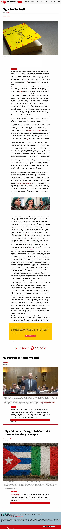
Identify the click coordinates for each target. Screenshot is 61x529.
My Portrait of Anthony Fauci (21, 358)
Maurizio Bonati (7, 439)
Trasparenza (21, 516)
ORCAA (20, 91)
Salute (12, 491)
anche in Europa (29, 249)
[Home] (10, 2)
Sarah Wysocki (18, 125)
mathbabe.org (23, 234)
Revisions (7, 12)
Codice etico (16, 516)
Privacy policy (12, 516)
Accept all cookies (51, 526)
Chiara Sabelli (6, 16)
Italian (15, 421)
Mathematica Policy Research (32, 140)
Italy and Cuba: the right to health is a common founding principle (26, 432)
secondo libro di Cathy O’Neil (24, 81)
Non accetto (45, 526)
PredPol (32, 261)
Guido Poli (5, 362)
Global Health (13, 406)
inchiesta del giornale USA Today (24, 183)
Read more (30, 419)
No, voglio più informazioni (10, 528)
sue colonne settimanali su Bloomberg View (34, 89)
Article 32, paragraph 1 (15, 494)
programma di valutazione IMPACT (34, 130)
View (4, 12)
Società (15, 491)
